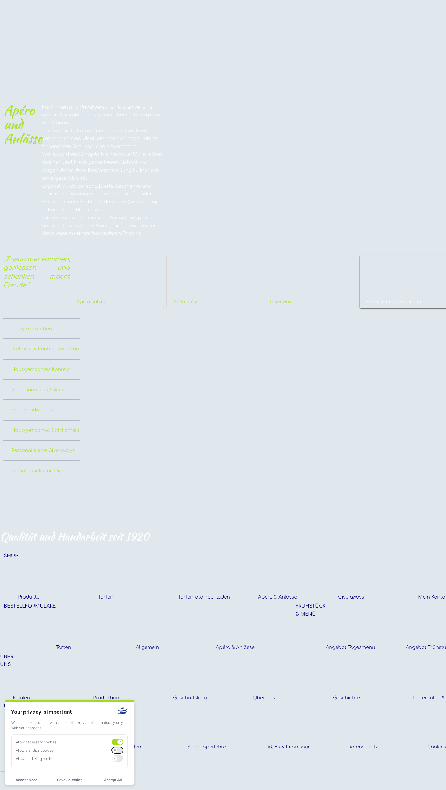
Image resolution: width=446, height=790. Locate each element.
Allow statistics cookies (34, 750)
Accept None (26, 780)
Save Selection (69, 780)
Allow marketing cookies (35, 758)
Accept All (113, 780)
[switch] (117, 742)
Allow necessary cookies (36, 742)
